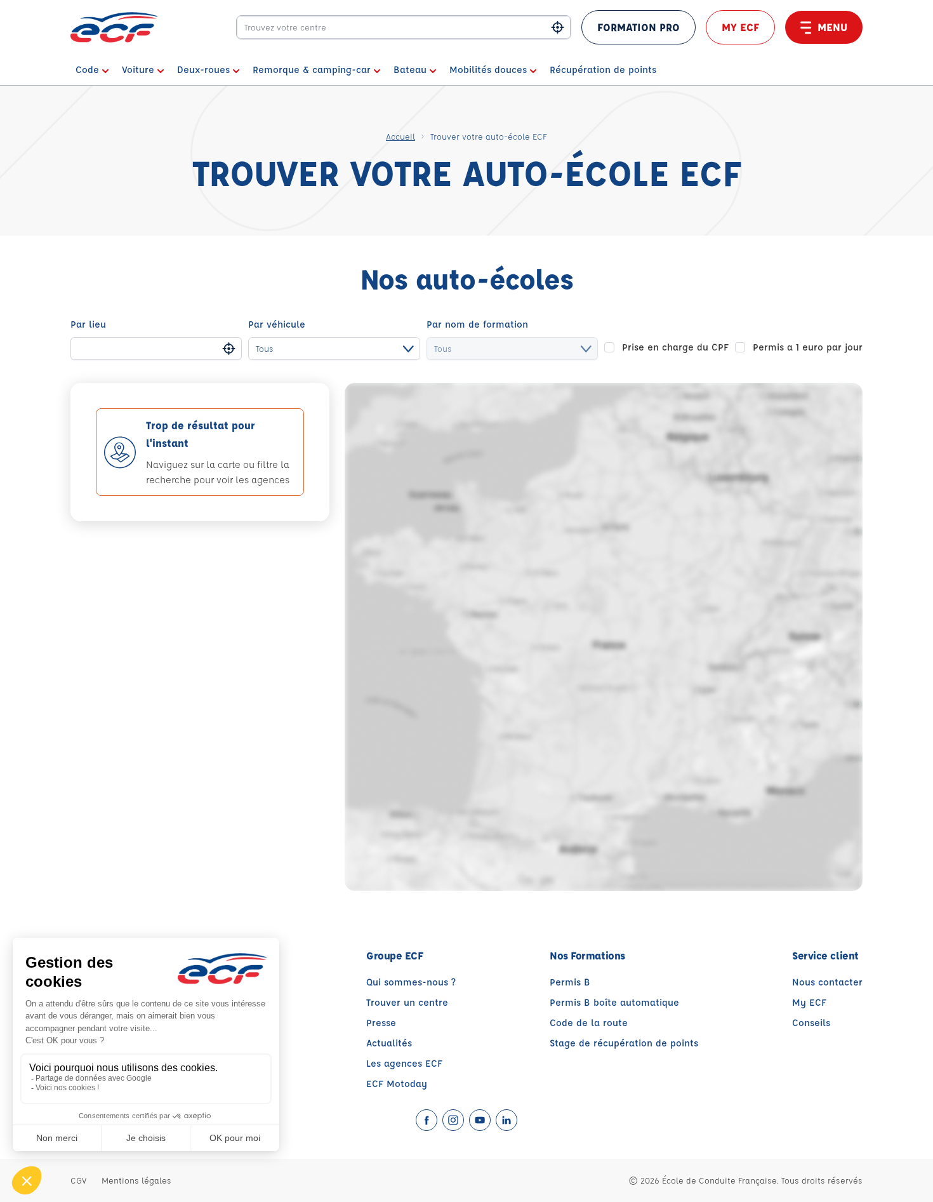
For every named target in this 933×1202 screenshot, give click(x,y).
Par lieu (88, 324)
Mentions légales (136, 1180)
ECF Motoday (396, 1084)
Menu (832, 27)
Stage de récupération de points (624, 1043)
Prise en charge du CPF (675, 347)
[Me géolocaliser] (557, 27)
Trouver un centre (407, 1002)
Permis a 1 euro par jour (808, 347)
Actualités (389, 1043)
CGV (78, 1180)
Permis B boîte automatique (614, 1002)
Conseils (811, 1023)
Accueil (400, 136)
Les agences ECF (404, 1063)
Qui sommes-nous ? (411, 982)
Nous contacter (827, 982)
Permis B (570, 982)
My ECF (740, 27)
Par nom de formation (477, 324)
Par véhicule (276, 324)
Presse (381, 1023)
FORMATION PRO (638, 27)
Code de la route (589, 1023)
